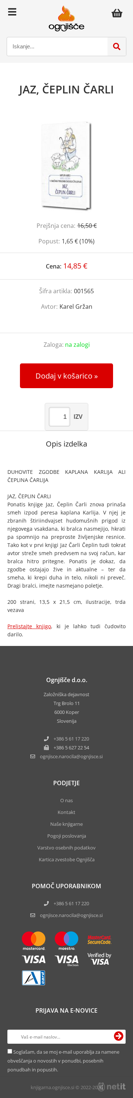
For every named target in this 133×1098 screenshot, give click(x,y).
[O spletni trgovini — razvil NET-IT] (112, 1086)
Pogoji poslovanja (66, 835)
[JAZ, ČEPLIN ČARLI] (66, 166)
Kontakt (66, 812)
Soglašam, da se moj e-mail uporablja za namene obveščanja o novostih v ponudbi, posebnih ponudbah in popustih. (63, 1061)
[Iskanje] (117, 46)
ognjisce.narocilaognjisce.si (71, 756)
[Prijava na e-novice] (119, 1037)
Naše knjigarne (66, 824)
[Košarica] (119, 13)
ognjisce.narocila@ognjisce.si (71, 915)
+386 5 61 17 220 (71, 738)
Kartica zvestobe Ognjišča (67, 859)
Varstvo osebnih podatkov (66, 847)
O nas (66, 800)
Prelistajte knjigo (29, 626)
